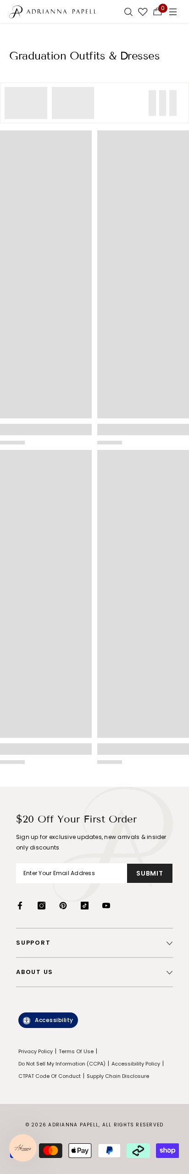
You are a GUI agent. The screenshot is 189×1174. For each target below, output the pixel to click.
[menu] (172, 11)
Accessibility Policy (135, 1063)
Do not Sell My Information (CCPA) (62, 1063)
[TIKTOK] (85, 905)
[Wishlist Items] (143, 11)
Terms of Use (76, 1051)
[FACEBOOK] (20, 905)
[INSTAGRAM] (41, 905)
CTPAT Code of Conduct (49, 1076)
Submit (149, 873)
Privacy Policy (35, 1051)
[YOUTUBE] (106, 905)
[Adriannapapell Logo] (52, 11)
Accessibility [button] (54, 1020)
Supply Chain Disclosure (118, 1076)
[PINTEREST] (63, 905)
